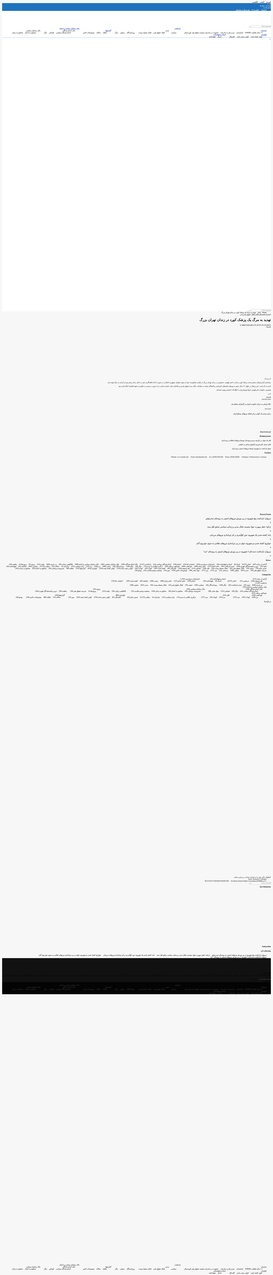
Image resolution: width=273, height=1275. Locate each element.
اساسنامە (239, 33)
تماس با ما (255, 10)
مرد (213, 570)
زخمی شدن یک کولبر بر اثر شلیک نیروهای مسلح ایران (252, 414)
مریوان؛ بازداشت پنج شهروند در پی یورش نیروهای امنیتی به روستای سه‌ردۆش (238, 518)
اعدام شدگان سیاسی (63, 33)
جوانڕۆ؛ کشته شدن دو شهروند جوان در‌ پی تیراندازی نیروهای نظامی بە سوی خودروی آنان (233, 543)
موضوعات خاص (88, 33)
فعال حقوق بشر (159, 33)
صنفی (250, 568)
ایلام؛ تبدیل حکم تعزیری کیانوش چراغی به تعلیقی (254, 444)
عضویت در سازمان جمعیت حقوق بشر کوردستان (201, 33)
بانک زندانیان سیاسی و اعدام (69, 28)
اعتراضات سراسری (206, 564)
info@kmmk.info (265, 979)
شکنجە (22, 566)
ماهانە (105, 33)
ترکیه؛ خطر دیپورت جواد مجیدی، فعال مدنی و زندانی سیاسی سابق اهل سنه (239, 527)
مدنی (167, 31)
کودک (148, 568)
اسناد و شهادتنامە (219, 35)
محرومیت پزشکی (56, 568)
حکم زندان (200, 566)
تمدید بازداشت (228, 566)
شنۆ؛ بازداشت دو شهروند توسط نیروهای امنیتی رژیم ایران (251, 448)
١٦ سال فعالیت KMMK (253, 33)
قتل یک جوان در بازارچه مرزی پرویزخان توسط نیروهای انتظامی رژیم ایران (246, 440)
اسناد (219, 37)
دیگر (116, 33)
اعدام (177, 564)
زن (97, 566)
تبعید (263, 566)
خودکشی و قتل (172, 566)
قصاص (51, 33)
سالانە (98, 33)
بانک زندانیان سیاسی (33, 31)
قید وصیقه (184, 568)
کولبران (264, 35)
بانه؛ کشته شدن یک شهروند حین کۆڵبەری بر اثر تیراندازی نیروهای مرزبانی (240, 535)
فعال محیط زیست (144, 33)
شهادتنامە (212, 37)
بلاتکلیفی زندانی (66, 564)
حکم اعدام (213, 566)
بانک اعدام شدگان (69, 31)
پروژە (32, 564)
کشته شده (159, 568)
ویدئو (138, 570)
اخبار (269, 314)
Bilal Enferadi (247, 325)
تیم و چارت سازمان (243, 10)
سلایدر (257, 314)
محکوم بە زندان (17, 33)
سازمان (264, 10)
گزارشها (108, 31)
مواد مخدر (194, 570)
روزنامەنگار (131, 33)
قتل (206, 568)
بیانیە (40, 564)
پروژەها (23, 564)
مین (167, 570)
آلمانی (262, 2)
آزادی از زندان (260, 564)
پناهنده (13, 564)
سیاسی (173, 33)
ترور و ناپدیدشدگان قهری (247, 566)
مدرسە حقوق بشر (259, 570)
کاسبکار (232, 37)
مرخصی (223, 570)
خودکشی (187, 566)
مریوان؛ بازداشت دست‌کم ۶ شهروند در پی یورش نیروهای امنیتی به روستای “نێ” (237, 551)
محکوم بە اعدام (30, 33)
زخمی (106, 566)
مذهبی (122, 33)
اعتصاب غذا (189, 564)
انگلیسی (255, 2)
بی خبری (51, 564)
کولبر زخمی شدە (243, 37)
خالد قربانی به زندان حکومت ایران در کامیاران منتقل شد (251, 404)
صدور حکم (261, 568)
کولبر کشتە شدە (256, 37)
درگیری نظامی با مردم (153, 566)
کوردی (268, 2)
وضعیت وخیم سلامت (153, 570)
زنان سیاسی (77, 566)
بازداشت (177, 28)
